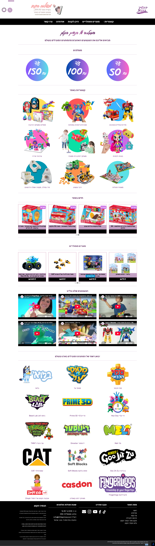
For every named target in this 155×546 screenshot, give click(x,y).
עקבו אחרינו (101, 505)
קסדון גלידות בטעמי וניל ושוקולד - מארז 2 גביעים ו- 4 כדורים (122, 227)
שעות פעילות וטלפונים (66, 505)
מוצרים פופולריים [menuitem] (91, 21)
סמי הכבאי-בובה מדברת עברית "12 (32, 274)
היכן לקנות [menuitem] (73, 21)
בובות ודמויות (118, 156)
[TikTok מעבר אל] (104, 512)
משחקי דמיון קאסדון (77, 498)
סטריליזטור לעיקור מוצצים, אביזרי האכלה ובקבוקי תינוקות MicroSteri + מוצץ (62, 276)
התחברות (11, 0)
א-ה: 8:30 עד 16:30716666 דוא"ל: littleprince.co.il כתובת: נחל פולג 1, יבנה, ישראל (64, 515)
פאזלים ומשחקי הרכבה (37, 125)
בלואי (37, 388)
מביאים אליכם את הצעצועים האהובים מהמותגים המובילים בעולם (77, 40)
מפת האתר (132, 505)
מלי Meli (118, 443)
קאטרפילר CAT (37, 471)
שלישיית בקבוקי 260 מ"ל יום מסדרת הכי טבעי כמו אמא (92, 275)
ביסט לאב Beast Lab (37, 416)
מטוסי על (77, 388)
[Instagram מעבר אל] (89, 512)
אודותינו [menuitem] (60, 21)
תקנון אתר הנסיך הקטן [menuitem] (128, 521)
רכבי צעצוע (77, 187)
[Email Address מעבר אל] (84, 512)
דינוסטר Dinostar (77, 443)
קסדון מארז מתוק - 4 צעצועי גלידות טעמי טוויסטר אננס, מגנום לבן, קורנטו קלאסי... (92, 228)
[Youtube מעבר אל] (95, 512)
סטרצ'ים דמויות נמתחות (77, 125)
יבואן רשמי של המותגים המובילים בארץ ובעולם (77, 356)
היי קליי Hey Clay (118, 416)
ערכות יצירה (37, 156)
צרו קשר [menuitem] (48, 21)
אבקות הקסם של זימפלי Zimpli (37, 498)
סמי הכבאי (118, 388)
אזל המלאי (87, 276)
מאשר (146, 544)
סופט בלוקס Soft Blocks (77, 471)
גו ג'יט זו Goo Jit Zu (118, 471)
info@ (55, 517)
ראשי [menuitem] (135, 510)
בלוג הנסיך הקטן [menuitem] (131, 523)
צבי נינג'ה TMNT (37, 443)
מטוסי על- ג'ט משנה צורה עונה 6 (123, 274)
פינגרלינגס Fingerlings (118, 495)
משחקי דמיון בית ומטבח (78, 156)
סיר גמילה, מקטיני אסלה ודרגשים (37, 187)
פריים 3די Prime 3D (77, 416)
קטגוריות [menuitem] (109, 21)
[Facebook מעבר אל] (100, 512)
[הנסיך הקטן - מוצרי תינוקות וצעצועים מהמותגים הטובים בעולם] (142, 10)
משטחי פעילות (117, 187)
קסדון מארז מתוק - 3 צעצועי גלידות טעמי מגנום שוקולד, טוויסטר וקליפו (62, 227)
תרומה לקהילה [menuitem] (131, 518)
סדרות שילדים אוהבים (117, 125)
